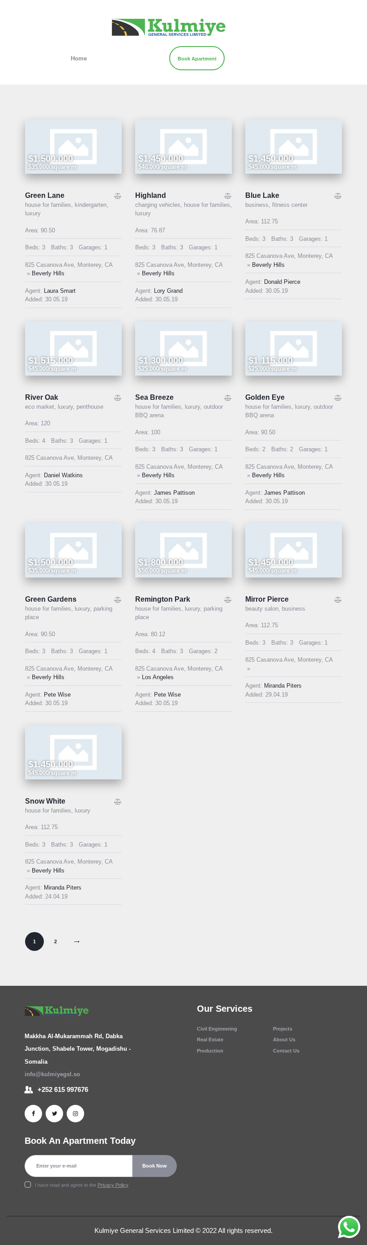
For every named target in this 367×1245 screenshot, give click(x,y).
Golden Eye (265, 397)
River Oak (41, 397)
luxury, (67, 406)
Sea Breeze (154, 397)
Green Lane (44, 195)
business (293, 608)
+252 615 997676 (63, 1089)
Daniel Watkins (63, 475)
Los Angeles (158, 677)
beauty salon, (263, 608)
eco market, (41, 406)
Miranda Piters (283, 685)
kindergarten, (91, 204)
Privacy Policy (113, 1185)
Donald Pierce (282, 281)
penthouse (90, 406)
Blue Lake (262, 195)
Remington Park (162, 599)
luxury (33, 213)
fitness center (289, 204)
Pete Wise (57, 694)
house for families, (50, 204)
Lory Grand (168, 290)
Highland (150, 195)
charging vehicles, (159, 204)
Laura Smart (60, 290)
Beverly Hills (48, 273)
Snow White (45, 801)
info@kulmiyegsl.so (52, 1074)
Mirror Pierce (267, 599)
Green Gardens (51, 599)
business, (258, 204)
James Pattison (174, 492)
